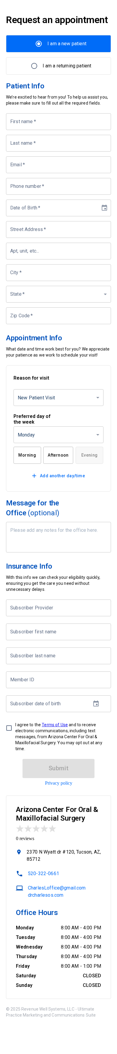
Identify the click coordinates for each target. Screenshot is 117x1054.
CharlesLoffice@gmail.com (57, 888)
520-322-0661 (43, 873)
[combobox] (54, 608)
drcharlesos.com (45, 895)
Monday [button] (26, 435)
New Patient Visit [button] (36, 398)
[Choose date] (104, 208)
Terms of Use (55, 724)
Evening (89, 455)
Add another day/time (62, 475)
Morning (27, 455)
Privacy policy (58, 783)
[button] (58, 294)
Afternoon (58, 455)
